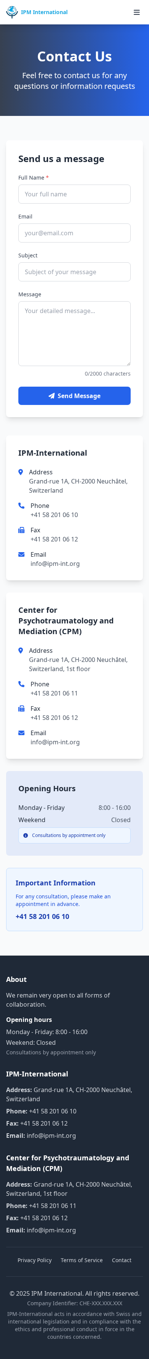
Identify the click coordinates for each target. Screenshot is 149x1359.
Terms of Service (82, 1260)
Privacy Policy (35, 1260)
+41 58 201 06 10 (54, 515)
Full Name (33, 177)
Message (29, 294)
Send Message (79, 396)
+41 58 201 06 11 (54, 693)
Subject (27, 255)
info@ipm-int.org (55, 563)
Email (25, 216)
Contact (121, 1260)
